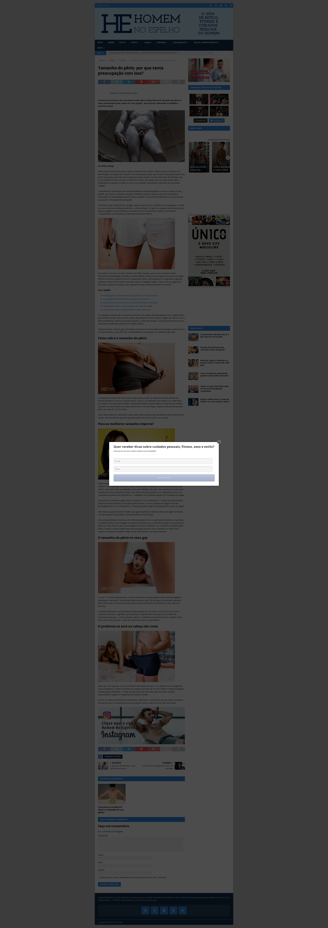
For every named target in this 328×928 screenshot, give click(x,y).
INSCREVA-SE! (164, 478)
